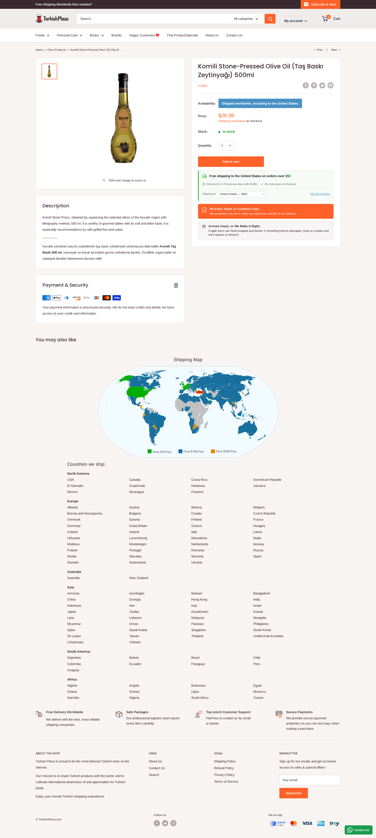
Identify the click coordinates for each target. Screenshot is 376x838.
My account (294, 21)
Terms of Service (226, 781)
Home (39, 49)
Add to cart (230, 161)
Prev (320, 49)
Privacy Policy (224, 775)
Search (154, 775)
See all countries (320, 193)
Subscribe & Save (323, 4)
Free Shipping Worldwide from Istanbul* (64, 4)
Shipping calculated (231, 121)
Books (94, 35)
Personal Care (67, 35)
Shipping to (209, 193)
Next (334, 49)
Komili (203, 85)
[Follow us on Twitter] (165, 823)
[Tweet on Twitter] (322, 85)
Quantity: (205, 145)
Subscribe (293, 793)
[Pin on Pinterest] (314, 85)
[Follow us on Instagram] (173, 823)
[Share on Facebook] (306, 85)
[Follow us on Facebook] (157, 823)
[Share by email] (330, 85)
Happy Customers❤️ (144, 35)
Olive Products (56, 49)
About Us (212, 35)
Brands (116, 35)
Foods (40, 35)
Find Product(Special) (182, 35)
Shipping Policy (225, 761)
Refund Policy (224, 768)
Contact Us (234, 35)
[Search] (270, 19)
